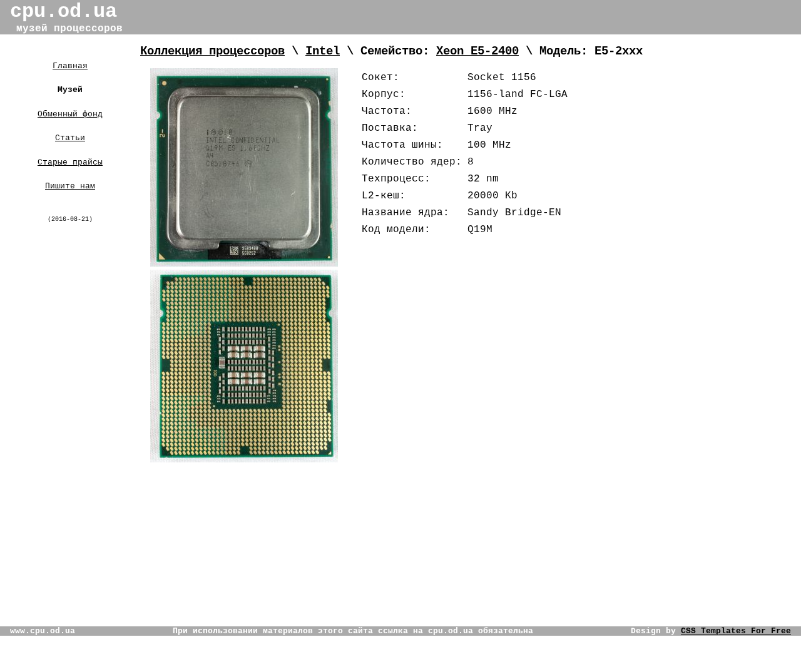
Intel (322, 51)
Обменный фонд (70, 114)
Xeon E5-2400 (477, 51)
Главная (70, 66)
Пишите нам (70, 186)
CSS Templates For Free (736, 631)
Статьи (70, 138)
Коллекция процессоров (212, 51)
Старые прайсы (70, 162)
